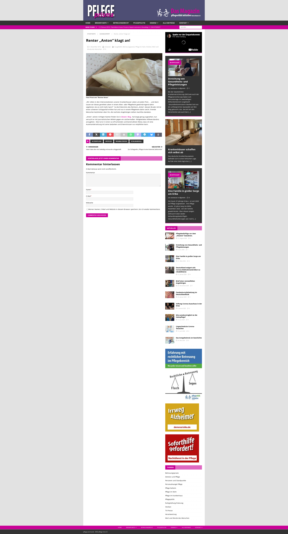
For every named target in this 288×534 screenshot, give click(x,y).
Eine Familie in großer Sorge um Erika (183, 192)
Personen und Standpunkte (175, 480)
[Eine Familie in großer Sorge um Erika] (183, 179)
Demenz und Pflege (172, 477)
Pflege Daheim (170, 488)
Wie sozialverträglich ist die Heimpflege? (186, 316)
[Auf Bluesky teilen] (151, 135)
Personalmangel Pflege (173, 484)
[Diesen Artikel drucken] (123, 135)
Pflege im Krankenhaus (174, 496)
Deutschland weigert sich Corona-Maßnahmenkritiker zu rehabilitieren (188, 270)
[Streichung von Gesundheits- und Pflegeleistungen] (183, 67)
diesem (124, 117)
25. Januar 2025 (182, 297)
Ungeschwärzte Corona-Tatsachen (185, 327)
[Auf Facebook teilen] (89, 135)
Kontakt (183, 23)
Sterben (149, 47)
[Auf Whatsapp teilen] (130, 135)
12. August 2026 (182, 238)
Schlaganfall (136, 141)
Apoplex (108, 141)
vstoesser (107, 47)
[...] (189, 112)
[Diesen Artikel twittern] (96, 135)
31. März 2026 (182, 261)
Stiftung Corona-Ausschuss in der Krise (189, 305)
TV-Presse (169, 510)
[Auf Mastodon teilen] (137, 135)
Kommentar (90, 173)
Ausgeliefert (118, 47)
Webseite (89, 203)
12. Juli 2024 (181, 320)
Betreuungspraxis (129, 47)
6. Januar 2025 (182, 308)
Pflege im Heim (140, 47)
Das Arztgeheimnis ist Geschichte (189, 338)
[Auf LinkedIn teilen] (103, 135)
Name (88, 189)
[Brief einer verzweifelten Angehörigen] (169, 283)
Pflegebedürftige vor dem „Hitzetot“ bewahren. (186, 234)
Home (88, 23)
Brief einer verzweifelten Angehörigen (185, 282)
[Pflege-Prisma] (144, 19)
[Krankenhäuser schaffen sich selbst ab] (183, 132)
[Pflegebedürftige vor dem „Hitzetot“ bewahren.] (169, 236)
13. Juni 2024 (181, 331)
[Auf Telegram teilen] (144, 135)
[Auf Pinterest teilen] (110, 135)
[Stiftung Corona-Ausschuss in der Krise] (169, 306)
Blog (129, 117)
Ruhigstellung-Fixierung (174, 503)
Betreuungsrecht (121, 23)
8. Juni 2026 (181, 249)
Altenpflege (96, 141)
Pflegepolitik (139, 23)
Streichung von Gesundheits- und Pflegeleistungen (178, 81)
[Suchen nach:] (190, 27)
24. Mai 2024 (181, 340)
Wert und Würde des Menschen (177, 518)
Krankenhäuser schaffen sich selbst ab (181, 151)
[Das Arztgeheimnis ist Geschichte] (169, 340)
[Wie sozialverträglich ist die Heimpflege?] (169, 317)
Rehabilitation (121, 141)
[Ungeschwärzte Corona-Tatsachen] (169, 328)
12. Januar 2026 (182, 274)
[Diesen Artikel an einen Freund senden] (117, 135)
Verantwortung (171, 514)
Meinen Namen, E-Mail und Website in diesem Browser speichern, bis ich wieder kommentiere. (124, 209)
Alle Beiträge (169, 23)
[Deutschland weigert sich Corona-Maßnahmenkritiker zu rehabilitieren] (169, 270)
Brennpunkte (101, 23)
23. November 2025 (183, 285)
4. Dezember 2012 (95, 47)
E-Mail (88, 196)
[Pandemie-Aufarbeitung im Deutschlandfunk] (169, 294)
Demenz (153, 23)
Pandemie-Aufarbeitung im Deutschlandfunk (186, 293)
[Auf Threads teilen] (158, 135)
